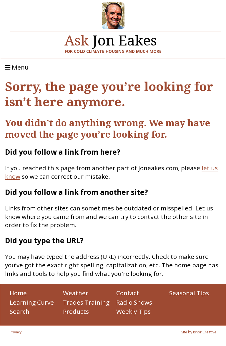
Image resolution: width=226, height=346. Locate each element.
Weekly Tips (133, 311)
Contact (127, 293)
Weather (75, 293)
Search (19, 311)
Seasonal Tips (189, 293)
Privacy (15, 332)
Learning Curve (32, 302)
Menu (19, 67)
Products (76, 311)
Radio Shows (134, 302)
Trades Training (86, 302)
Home (18, 293)
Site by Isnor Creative (198, 332)
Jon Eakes (110, 38)
